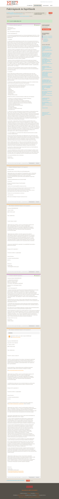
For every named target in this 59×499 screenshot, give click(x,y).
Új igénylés (29, 5)
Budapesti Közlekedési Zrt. (46, 56)
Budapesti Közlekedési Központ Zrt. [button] (15, 167)
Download (14, 337)
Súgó (51, 5)
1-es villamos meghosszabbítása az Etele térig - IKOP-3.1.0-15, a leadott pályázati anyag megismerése (47, 60)
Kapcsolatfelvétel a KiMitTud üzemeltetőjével (29, 490)
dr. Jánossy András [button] (12, 25)
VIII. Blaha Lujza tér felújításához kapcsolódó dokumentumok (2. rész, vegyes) (46, 47)
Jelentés (37, 163)
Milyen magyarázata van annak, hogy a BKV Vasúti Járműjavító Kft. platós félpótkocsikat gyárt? (47, 54)
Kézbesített (37, 25)
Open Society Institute (21, 495)
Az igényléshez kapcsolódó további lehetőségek (39, 14)
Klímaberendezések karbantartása (45, 99)
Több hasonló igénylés (45, 107)
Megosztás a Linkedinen (47, 37)
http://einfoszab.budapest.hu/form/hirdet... (16, 370)
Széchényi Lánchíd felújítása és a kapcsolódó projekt (46, 67)
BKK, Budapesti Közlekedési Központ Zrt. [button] (16, 205)
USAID (38, 495)
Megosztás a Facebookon (47, 36)
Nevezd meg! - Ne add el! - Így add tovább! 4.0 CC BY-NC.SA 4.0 (29, 496)
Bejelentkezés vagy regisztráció (46, 1)
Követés (50, 12)
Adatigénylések (37, 5)
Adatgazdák (45, 5)
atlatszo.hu (11, 5)
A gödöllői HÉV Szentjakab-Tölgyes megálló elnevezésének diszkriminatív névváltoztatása (47, 74)
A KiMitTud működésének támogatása (45, 40)
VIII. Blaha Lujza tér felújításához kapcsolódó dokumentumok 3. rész (46, 80)
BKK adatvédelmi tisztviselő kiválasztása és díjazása (47, 102)
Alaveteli (28, 493)
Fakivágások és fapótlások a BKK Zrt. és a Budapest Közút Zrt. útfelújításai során (47, 87)
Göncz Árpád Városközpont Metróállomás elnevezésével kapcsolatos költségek (47, 93)
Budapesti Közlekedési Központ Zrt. (16, 13)
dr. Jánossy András (10, 12)
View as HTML (18, 337)
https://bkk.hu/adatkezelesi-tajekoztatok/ (16, 403)
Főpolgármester (44, 89)
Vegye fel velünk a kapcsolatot (24, 16)
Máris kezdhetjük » (46, 29)
